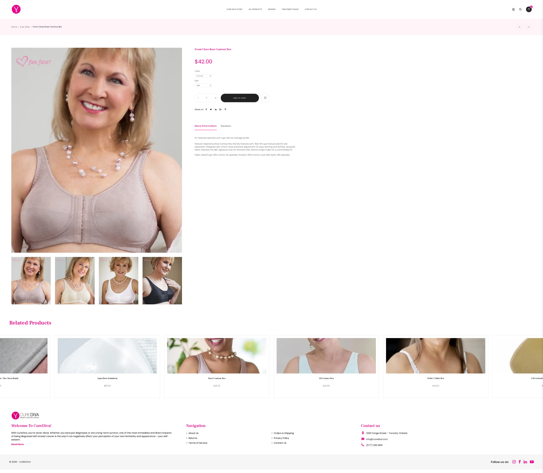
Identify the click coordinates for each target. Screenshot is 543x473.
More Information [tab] (206, 126)
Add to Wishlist (265, 98)
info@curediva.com (377, 439)
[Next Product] (528, 27)
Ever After (25, 26)
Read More (17, 444)
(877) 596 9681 (374, 445)
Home (14, 26)
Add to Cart (239, 98)
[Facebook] (520, 462)
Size (197, 80)
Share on (199, 109)
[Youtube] (532, 462)
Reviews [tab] (226, 126)
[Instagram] (514, 462)
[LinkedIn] (525, 462)
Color (197, 71)
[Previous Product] (520, 27)
